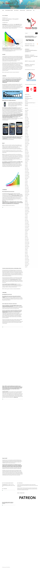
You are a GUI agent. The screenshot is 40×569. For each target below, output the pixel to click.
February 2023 (27, 169)
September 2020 (27, 211)
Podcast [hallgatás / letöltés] (9, 10)
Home (3, 10)
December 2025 (27, 121)
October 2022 (26, 175)
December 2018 (27, 242)
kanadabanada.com (5, 484)
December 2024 (27, 139)
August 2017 (26, 265)
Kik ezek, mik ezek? (22, 10)
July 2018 (26, 249)
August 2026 (26, 110)
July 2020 (26, 214)
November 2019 (27, 226)
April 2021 (26, 201)
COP (33, 10)
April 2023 (26, 166)
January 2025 (26, 137)
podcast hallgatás (13, 114)
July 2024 (26, 146)
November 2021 (27, 191)
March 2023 (26, 168)
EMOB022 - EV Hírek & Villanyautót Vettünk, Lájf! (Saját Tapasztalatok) (31, 56)
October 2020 (27, 210)
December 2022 (27, 172)
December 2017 (27, 259)
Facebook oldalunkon (9, 50)
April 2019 (26, 236)
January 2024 (26, 153)
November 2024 (27, 140)
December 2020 (27, 207)
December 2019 (27, 224)
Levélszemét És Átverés (28, 96)
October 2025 (27, 124)
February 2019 (27, 239)
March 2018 (26, 255)
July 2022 (26, 179)
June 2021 (26, 198)
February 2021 (27, 204)
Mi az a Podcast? (16, 10)
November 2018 (27, 243)
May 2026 (26, 114)
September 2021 (27, 194)
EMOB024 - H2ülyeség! (29, 45)
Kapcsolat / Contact (29, 10)
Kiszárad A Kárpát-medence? (28, 98)
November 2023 (27, 156)
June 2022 (26, 181)
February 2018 (27, 256)
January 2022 (26, 188)
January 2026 (26, 120)
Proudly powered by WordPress (6, 567)
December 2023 (27, 155)
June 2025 (26, 130)
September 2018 (27, 246)
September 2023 (27, 159)
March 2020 (26, 220)
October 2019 (26, 227)
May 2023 (26, 165)
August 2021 (26, 195)
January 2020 (26, 223)
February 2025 (27, 136)
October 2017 (26, 262)
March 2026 (26, 117)
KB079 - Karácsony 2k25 (30, 61)
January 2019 (26, 240)
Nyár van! (26, 100)
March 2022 (26, 185)
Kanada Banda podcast (14, 279)
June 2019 (26, 233)
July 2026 (26, 111)
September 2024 (27, 143)
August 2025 (26, 127)
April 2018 (26, 253)
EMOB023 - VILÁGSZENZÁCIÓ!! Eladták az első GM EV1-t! (31, 50)
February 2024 (27, 152)
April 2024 (26, 149)
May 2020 (26, 217)
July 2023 (26, 162)
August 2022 (26, 178)
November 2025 (27, 123)
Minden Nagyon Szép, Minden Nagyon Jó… (30, 102)
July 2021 (26, 197)
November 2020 (27, 208)
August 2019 (26, 230)
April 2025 (26, 133)
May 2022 (26, 182)
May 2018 (26, 252)
